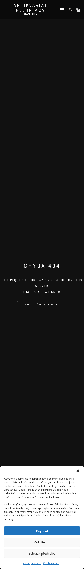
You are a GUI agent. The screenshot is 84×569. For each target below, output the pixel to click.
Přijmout (42, 531)
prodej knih (30, 14)
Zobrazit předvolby (42, 553)
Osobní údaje (51, 563)
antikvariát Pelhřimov (30, 8)
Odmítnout (42, 542)
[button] (78, 471)
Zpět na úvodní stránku (42, 304)
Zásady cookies (32, 563)
